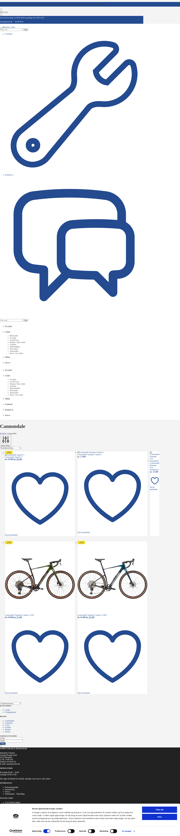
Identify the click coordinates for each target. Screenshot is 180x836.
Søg (25, 30)
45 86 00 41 (19, 22)
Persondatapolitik (11, 787)
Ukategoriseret (10, 712)
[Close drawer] (1, 14)
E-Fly (7, 725)
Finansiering (9, 789)
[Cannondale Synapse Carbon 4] (113, 452)
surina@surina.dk (6, 22)
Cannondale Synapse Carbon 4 (90, 454)
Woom (7, 732)
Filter (3, 744)
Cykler (7, 710)
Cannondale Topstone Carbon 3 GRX (92, 615)
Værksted (8, 34)
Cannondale (9, 721)
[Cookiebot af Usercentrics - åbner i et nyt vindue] (16, 831)
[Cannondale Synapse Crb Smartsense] (155, 456)
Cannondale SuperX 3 (13, 457)
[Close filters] (1, 746)
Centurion (9, 723)
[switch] (71, 831)
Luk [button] (108, 4)
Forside (3, 433)
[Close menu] (1, 10)
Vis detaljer (126, 831)
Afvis (159, 817)
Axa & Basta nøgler (12, 802)
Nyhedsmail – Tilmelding (14, 794)
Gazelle (8, 727)
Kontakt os (9, 175)
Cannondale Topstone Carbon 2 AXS (19, 615)
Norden (8, 730)
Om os (7, 792)
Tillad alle (160, 810)
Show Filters (5, 445)
